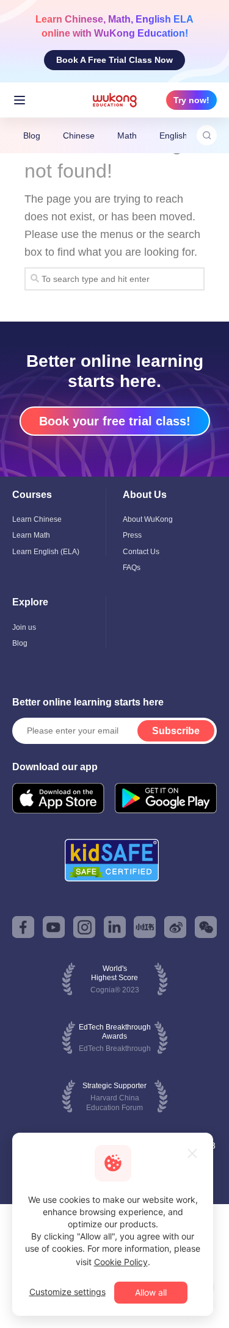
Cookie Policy (121, 1262)
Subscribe (176, 731)
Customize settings (67, 1291)
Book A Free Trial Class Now (114, 60)
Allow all (151, 1292)
